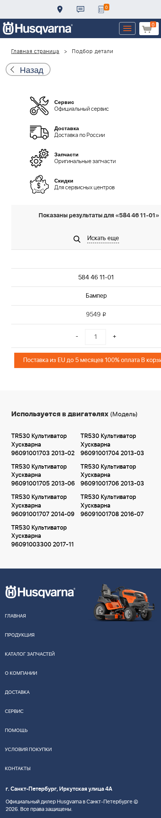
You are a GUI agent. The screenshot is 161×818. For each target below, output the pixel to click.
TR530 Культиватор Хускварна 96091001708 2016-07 (112, 506)
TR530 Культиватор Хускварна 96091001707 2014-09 (43, 506)
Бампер (96, 295)
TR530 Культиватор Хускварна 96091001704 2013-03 (112, 445)
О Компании (21, 673)
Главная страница (35, 51)
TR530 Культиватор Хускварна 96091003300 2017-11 (42, 536)
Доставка (60, 9)
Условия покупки (28, 749)
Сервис (14, 711)
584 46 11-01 (96, 277)
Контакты (80, 9)
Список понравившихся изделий (101, 9)
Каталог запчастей (30, 654)
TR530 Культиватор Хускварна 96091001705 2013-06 (43, 475)
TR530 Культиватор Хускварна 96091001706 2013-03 (112, 475)
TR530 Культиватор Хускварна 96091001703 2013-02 (43, 445)
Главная (15, 616)
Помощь (16, 730)
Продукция (19, 635)
